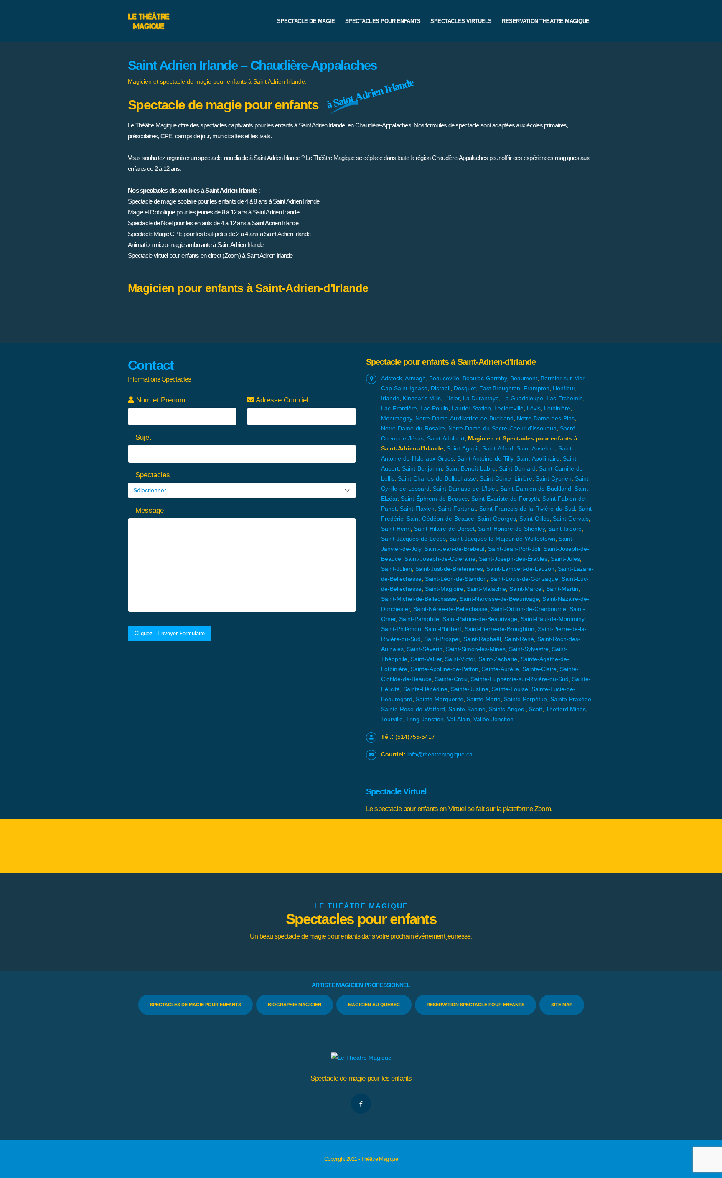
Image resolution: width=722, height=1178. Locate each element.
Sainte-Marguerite (439, 699)
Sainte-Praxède (570, 699)
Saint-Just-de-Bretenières (449, 568)
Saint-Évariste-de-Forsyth (505, 498)
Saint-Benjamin (422, 468)
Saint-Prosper (442, 639)
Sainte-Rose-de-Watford (413, 709)
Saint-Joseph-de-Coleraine (439, 558)
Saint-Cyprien (554, 478)
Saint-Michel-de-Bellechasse (418, 598)
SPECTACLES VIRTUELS (461, 21)
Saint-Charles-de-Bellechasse (437, 478)
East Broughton (499, 388)
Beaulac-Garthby (485, 378)
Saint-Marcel (526, 588)
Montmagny (396, 418)
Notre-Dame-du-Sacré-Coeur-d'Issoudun (502, 428)
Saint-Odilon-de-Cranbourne (528, 609)
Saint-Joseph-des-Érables (513, 558)
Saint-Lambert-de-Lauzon (520, 568)
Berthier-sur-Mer (562, 378)
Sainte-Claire (539, 669)
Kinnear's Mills (422, 398)
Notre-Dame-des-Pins (546, 418)
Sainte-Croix (451, 679)
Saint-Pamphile (419, 619)
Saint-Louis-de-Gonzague (524, 578)
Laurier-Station (471, 408)
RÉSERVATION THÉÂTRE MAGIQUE (546, 21)
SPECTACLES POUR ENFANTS (383, 21)
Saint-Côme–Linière (506, 478)
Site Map (561, 1004)
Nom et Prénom (159, 400)
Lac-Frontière (399, 408)
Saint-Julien (396, 568)
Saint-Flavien (417, 508)
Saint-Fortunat (457, 508)
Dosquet (465, 388)
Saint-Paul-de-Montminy (552, 619)
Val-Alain (458, 719)
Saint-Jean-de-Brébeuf (455, 548)
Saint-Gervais (571, 518)
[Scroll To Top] (707, 1168)
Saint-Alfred (497, 448)
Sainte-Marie (484, 699)
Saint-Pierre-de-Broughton (499, 629)
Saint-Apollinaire (537, 458)
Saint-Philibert (443, 629)
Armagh (415, 378)
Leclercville (509, 408)
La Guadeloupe (522, 398)
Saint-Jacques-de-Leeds (413, 538)
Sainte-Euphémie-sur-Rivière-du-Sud (520, 679)
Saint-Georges (497, 518)
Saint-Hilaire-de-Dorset (444, 528)
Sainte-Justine (469, 689)
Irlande (390, 398)
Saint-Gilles (534, 518)
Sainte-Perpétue (525, 699)
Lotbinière (557, 408)
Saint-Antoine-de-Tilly (485, 458)
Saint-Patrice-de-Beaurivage (479, 619)
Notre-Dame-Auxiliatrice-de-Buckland (464, 418)
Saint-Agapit (463, 448)
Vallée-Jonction (493, 719)
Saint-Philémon (401, 629)
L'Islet (452, 398)
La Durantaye (481, 398)
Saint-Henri (396, 528)
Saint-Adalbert (446, 438)
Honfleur (564, 388)
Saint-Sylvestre (529, 649)
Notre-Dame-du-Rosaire (413, 428)
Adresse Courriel (281, 400)
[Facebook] (361, 1104)
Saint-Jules (565, 558)
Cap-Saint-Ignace (404, 388)
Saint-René (519, 639)
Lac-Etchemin (565, 398)
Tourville (392, 719)
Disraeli (440, 388)
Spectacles (151, 475)
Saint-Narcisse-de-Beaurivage (499, 598)
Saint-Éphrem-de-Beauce (434, 498)
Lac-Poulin (434, 408)
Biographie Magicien (294, 1004)
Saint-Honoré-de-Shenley (511, 528)
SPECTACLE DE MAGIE (306, 21)
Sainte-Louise (510, 689)
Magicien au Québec (374, 1004)
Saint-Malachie (486, 588)
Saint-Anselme (535, 448)
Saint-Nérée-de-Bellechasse (450, 609)
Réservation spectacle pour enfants (475, 1004)
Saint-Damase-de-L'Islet (465, 488)
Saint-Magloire (444, 588)
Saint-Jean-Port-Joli (514, 548)
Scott (535, 709)
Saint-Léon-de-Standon (456, 578)
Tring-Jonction (425, 719)
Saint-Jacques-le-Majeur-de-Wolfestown (502, 538)
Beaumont (523, 378)
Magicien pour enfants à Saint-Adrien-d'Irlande (248, 288)
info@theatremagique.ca (440, 754)
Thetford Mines (566, 709)
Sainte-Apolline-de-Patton (444, 669)
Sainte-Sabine (467, 709)
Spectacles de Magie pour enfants (195, 1004)
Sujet (142, 437)
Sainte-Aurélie (500, 669)
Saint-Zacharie (497, 659)
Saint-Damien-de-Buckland (535, 488)
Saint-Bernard (517, 468)
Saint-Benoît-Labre (470, 468)
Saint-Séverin (424, 649)
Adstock (391, 378)
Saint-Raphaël (482, 639)
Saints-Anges (506, 709)
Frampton (536, 388)
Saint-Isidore (565, 528)
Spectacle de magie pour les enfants (361, 1078)
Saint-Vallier (426, 659)
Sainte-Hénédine (425, 689)
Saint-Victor (460, 659)
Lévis (534, 408)
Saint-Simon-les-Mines (476, 649)
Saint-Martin (562, 588)
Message (148, 510)
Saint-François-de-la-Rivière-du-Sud (527, 508)
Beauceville (444, 378)
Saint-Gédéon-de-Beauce (440, 518)
